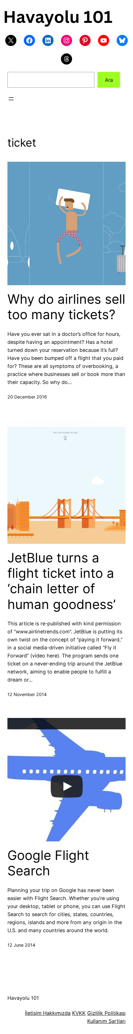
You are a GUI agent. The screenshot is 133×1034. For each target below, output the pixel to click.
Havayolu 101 (23, 998)
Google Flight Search (48, 863)
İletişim (33, 1013)
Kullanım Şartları (106, 1021)
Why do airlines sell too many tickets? (66, 306)
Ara (109, 80)
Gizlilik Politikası (106, 1013)
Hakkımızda (56, 1013)
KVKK (79, 1013)
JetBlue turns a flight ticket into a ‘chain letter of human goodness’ (61, 581)
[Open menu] (11, 98)
